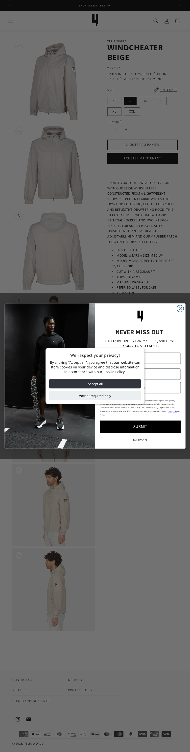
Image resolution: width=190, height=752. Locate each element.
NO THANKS (140, 440)
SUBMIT (140, 426)
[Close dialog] (180, 308)
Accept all (95, 384)
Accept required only (95, 396)
